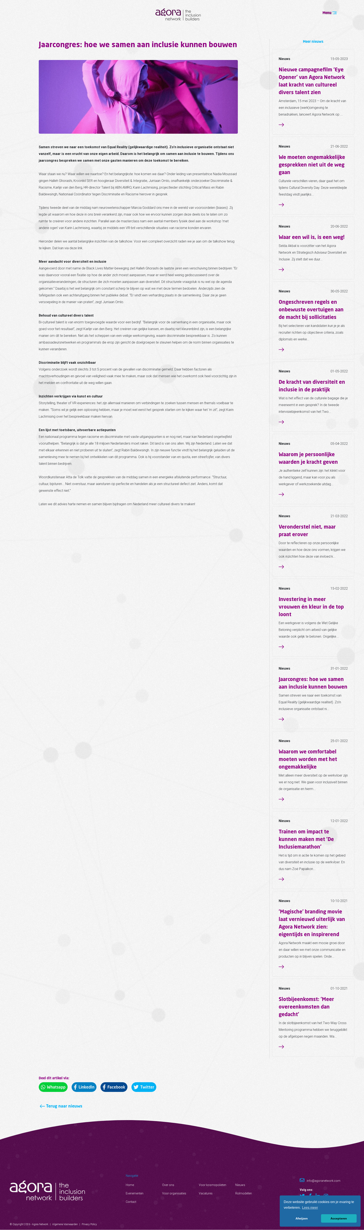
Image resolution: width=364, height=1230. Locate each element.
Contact (131, 1201)
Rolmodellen (243, 1193)
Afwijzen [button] (302, 1218)
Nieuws (240, 1185)
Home (130, 1185)
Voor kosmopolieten (212, 1185)
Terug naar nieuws (63, 1105)
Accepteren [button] (339, 1218)
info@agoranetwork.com (323, 1180)
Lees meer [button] (310, 1207)
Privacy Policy (89, 1224)
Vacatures (206, 1193)
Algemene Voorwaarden (65, 1224)
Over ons (168, 1185)
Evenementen (134, 1193)
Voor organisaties (174, 1193)
